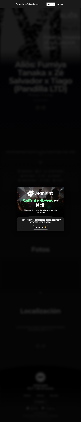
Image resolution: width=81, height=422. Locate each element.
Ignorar (60, 4)
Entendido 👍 (40, 227)
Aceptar (51, 4)
